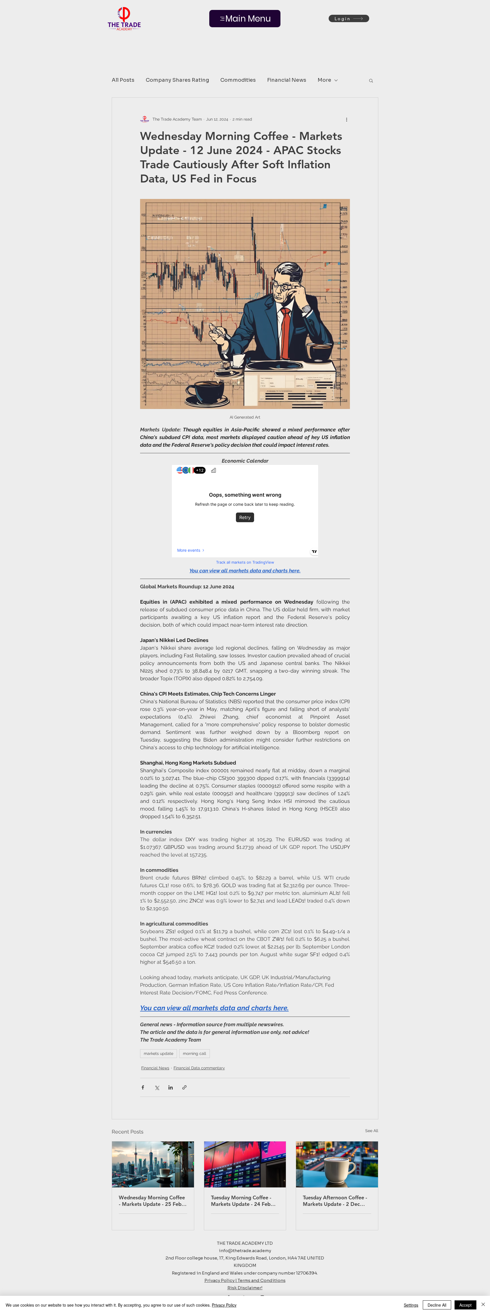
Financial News (286, 80)
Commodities (238, 80)
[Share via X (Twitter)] (156, 1087)
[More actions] (346, 119)
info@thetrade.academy (245, 1250)
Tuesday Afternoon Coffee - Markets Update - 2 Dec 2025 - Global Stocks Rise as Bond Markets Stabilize (336, 1200)
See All (371, 1130)
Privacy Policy (224, 1305)
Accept (465, 1305)
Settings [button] (411, 1305)
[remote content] (245, 516)
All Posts (123, 80)
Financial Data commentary (199, 1068)
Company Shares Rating (177, 80)
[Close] (483, 1304)
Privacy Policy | (221, 1280)
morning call (194, 1053)
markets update (158, 1053)
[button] (371, 80)
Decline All (437, 1305)
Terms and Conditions (262, 1280)
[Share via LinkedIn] (170, 1087)
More (324, 80)
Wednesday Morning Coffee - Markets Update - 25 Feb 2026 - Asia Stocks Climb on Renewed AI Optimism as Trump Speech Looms (152, 1200)
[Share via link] (184, 1087)
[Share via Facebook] (142, 1087)
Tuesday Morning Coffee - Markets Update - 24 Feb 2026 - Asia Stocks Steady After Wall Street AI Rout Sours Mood (242, 1200)
